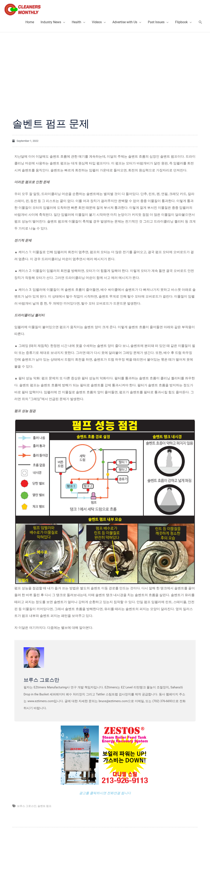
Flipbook (181, 22)
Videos (97, 22)
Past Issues (156, 22)
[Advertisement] (105, 63)
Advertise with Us (124, 22)
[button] (200, 22)
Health (76, 22)
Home (29, 22)
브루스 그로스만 (26, 806)
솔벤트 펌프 (44, 806)
